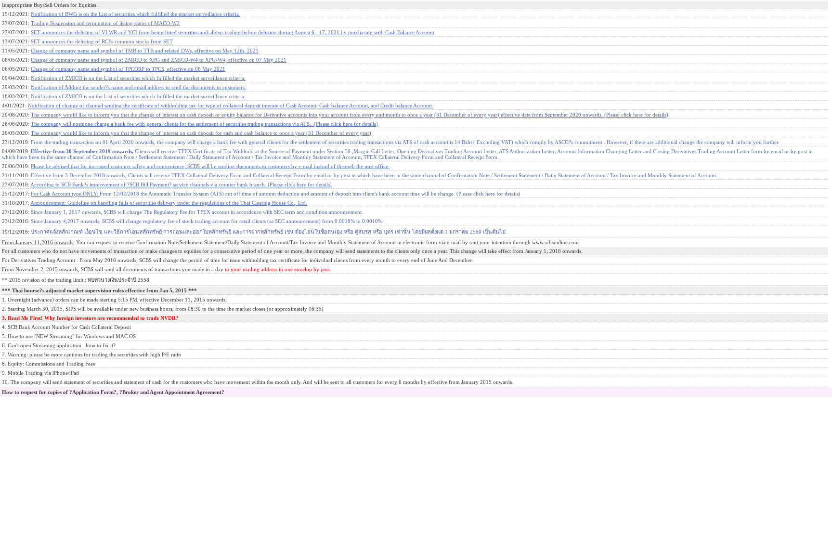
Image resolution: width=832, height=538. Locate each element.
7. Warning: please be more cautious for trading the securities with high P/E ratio (91, 354)
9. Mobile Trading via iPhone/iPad (40, 373)
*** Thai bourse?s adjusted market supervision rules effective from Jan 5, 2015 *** (99, 290)
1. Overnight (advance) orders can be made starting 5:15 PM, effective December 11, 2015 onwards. (114, 299)
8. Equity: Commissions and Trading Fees (48, 364)
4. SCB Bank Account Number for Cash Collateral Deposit (66, 327)
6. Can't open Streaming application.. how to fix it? (59, 345)
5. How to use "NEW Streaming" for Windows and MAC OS (69, 336)
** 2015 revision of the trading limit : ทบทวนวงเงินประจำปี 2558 (75, 280)
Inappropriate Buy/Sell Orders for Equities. (50, 5)
